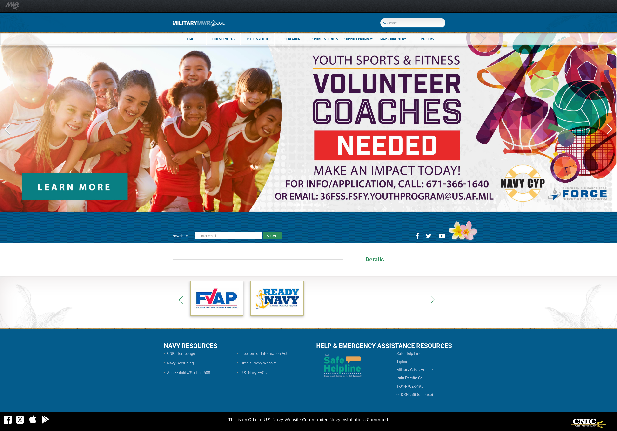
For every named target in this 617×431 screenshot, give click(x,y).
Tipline (402, 361)
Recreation (291, 39)
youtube (442, 236)
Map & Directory (393, 39)
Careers (427, 39)
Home (190, 39)
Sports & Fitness (325, 39)
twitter (428, 236)
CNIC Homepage (181, 353)
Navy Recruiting (180, 363)
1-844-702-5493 (409, 386)
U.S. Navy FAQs (253, 372)
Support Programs (359, 39)
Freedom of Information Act (263, 353)
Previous (181, 300)
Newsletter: (181, 236)
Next (432, 300)
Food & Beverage (223, 39)
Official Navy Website (258, 363)
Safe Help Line (408, 353)
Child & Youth (257, 39)
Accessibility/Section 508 (188, 372)
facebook (417, 236)
